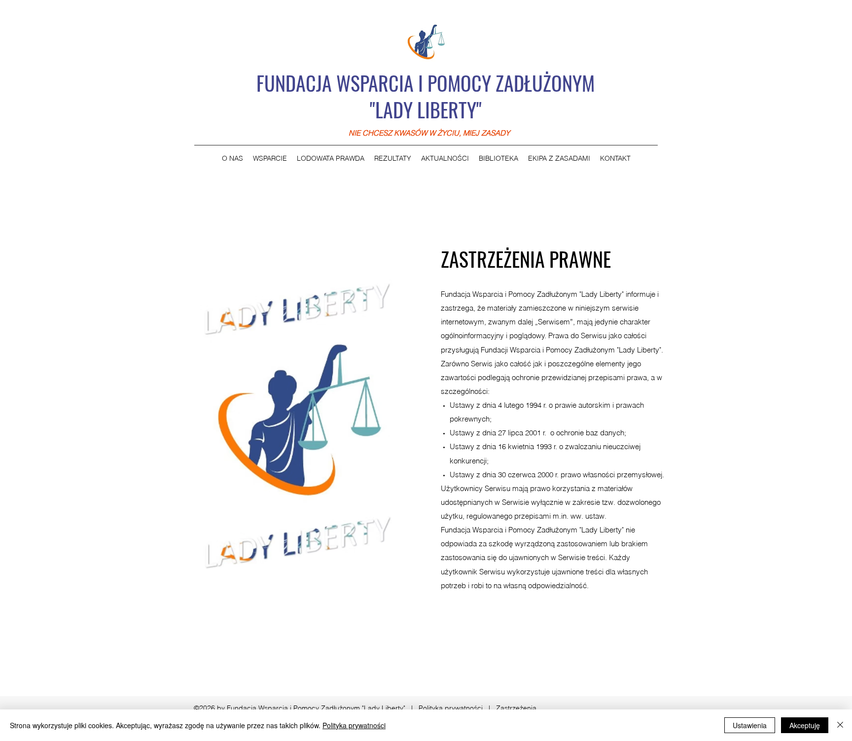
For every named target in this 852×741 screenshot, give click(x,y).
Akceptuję (804, 725)
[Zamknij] (840, 725)
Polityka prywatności (451, 708)
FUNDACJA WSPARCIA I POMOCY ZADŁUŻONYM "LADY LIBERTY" (425, 96)
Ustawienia (750, 725)
